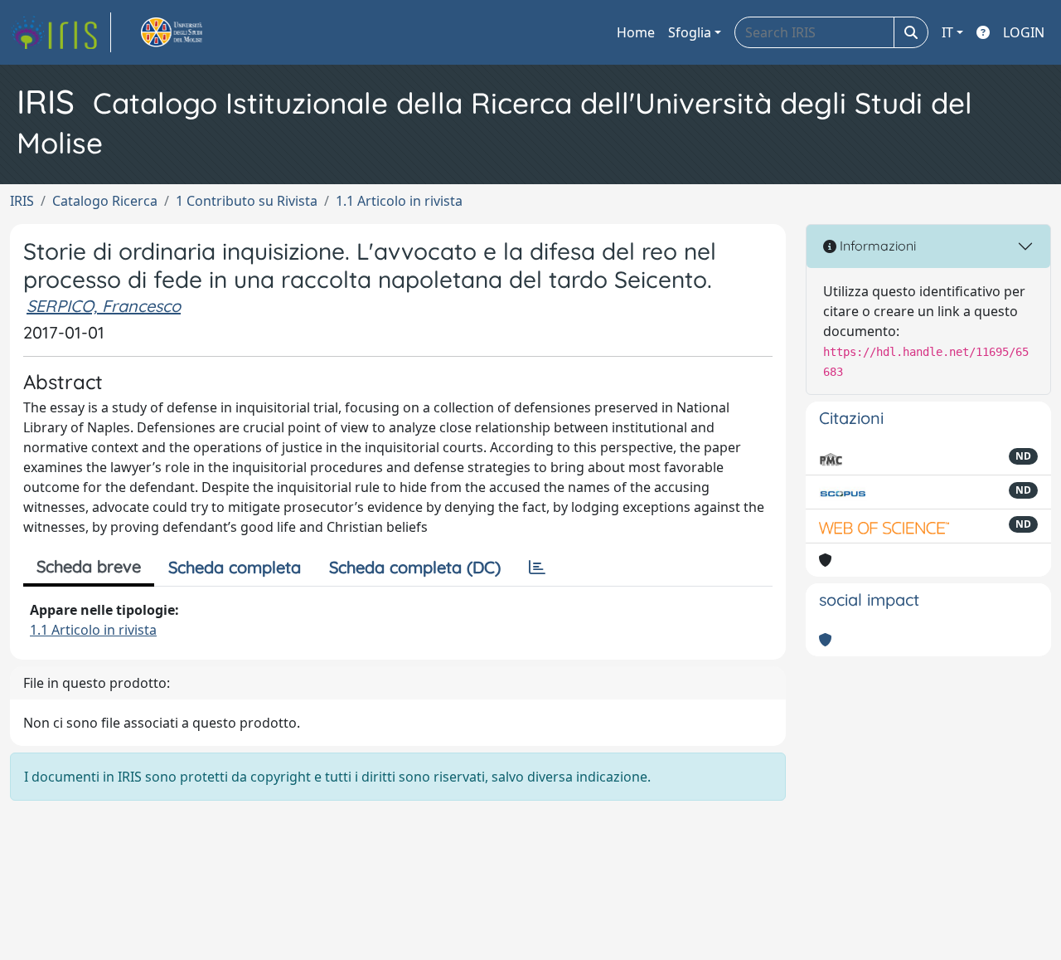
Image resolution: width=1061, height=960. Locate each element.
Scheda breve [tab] (88, 566)
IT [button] (947, 32)
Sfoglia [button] (689, 32)
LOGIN (1023, 32)
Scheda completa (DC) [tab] (415, 567)
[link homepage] (60, 32)
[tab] (537, 567)
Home (636, 32)
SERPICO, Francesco (104, 305)
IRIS (22, 201)
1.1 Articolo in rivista (399, 201)
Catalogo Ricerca (104, 201)
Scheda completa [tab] (234, 567)
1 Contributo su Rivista (246, 201)
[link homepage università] (190, 32)
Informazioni (876, 245)
